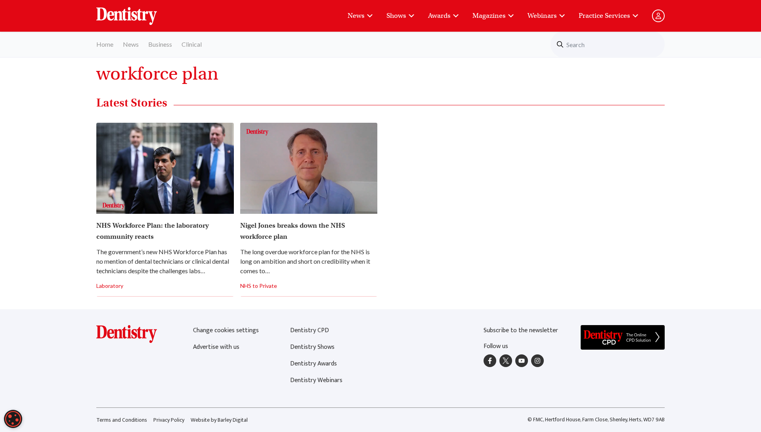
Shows (396, 15)
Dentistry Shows (312, 347)
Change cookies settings (226, 330)
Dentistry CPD (309, 330)
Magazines (488, 15)
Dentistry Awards (313, 363)
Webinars (542, 15)
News (356, 15)
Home (104, 44)
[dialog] (13, 419)
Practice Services (604, 15)
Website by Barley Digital (219, 419)
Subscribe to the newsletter (521, 330)
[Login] (658, 16)
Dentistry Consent (136, 11)
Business (160, 44)
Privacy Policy (168, 419)
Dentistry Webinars (316, 380)
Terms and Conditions (121, 419)
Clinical (192, 44)
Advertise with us (216, 347)
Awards (439, 15)
